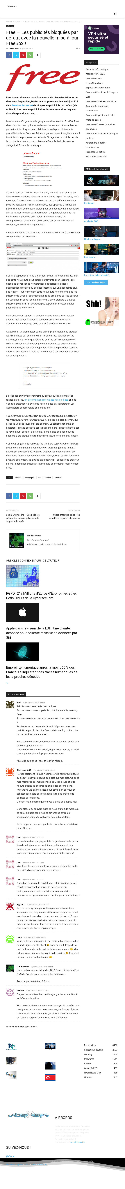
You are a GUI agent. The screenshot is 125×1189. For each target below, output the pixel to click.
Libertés (18, 21)
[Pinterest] (23, 55)
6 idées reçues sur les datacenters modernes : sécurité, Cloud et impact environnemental (29, 1062)
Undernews (23, 966)
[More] (37, 55)
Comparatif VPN (94, 78)
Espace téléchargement (98, 87)
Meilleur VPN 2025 (95, 73)
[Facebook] (9, 55)
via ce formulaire (77, 1142)
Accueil (9, 21)
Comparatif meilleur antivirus (101, 101)
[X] (16, 55)
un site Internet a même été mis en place (46, 399)
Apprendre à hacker (96, 142)
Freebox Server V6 (22, 105)
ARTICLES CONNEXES (20, 560)
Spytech (21, 904)
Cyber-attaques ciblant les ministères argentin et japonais (64, 516)
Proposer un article (95, 151)
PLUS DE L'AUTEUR (47, 560)
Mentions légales (14, 1164)
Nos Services (92, 147)
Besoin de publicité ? (96, 156)
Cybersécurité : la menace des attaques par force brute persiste (67, 1066)
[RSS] (8, 1156)
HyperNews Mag (94, 83)
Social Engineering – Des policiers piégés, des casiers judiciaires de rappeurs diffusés (23, 518)
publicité (58, 477)
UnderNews (14, 48)
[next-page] (7, 683)
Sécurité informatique (97, 69)
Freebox (48, 477)
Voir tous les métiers (95, 282)
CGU (27, 1164)
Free (39, 477)
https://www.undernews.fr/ (37, 540)
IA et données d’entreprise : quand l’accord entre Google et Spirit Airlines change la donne (28, 1077)
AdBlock (18, 477)
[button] (115, 14)
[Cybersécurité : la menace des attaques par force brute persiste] (50, 1066)
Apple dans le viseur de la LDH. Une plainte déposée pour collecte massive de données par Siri (41, 632)
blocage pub (29, 477)
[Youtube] (12, 1156)
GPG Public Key (39, 1164)
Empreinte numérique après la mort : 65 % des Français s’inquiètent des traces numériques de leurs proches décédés (41, 672)
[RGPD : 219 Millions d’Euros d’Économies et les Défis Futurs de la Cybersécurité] (43, 576)
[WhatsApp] (30, 55)
